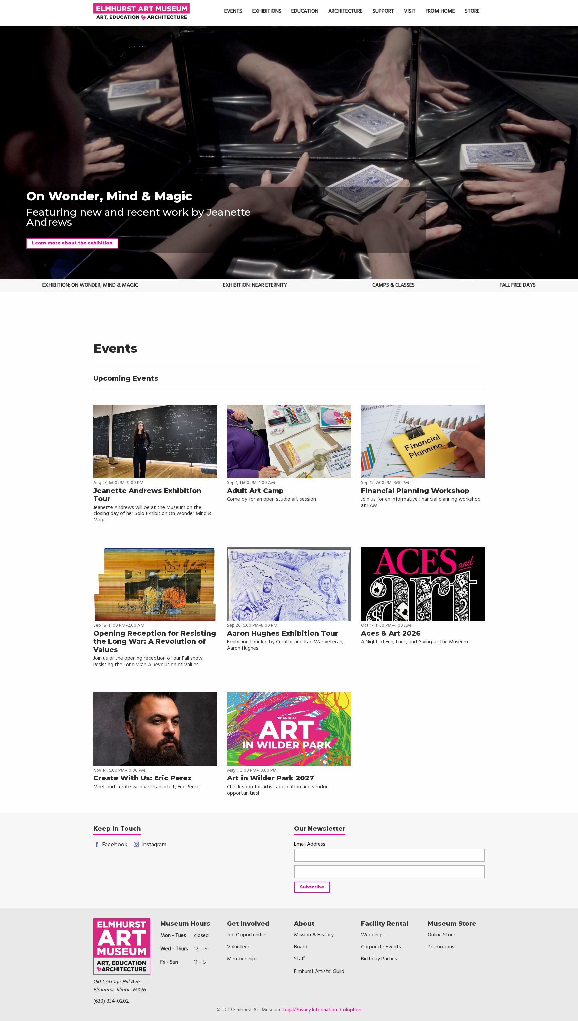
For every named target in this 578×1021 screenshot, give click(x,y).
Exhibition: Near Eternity (255, 285)
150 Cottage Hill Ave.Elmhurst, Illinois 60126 (119, 986)
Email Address (309, 844)
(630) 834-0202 (111, 1001)
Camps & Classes (393, 285)
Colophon (350, 1010)
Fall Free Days (518, 285)
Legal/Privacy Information (310, 1010)
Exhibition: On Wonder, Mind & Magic (90, 285)
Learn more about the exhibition (72, 242)
